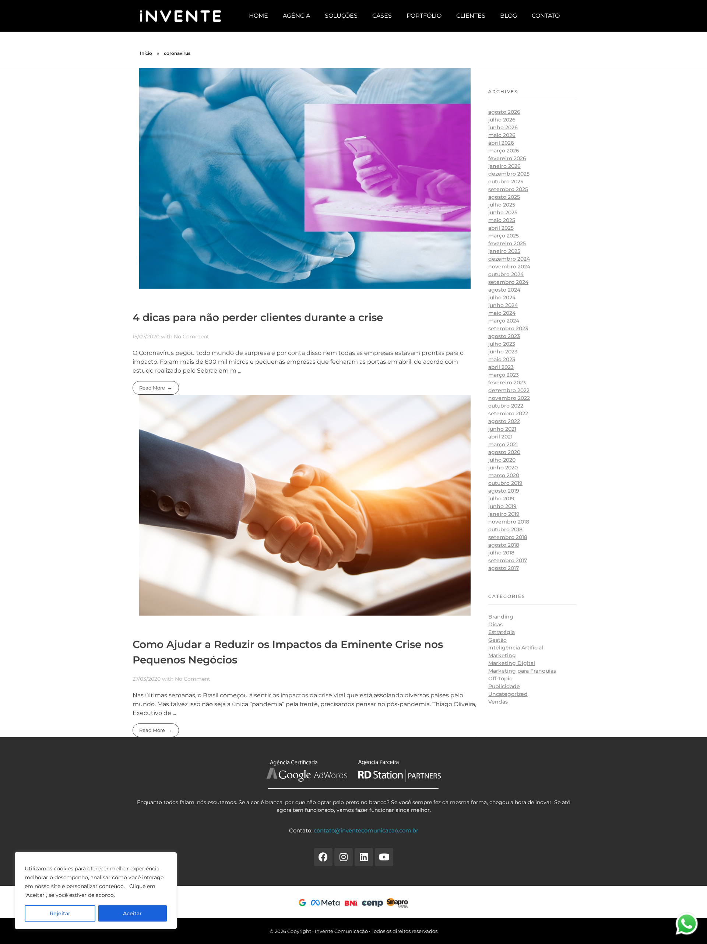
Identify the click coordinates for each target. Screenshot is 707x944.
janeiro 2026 (504, 166)
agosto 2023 (504, 336)
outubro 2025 (505, 181)
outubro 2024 (506, 274)
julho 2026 (502, 119)
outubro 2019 (505, 483)
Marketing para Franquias (522, 671)
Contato (546, 15)
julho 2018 (501, 552)
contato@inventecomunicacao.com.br (366, 830)
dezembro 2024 (509, 259)
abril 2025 (501, 228)
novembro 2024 (509, 266)
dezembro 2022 (509, 390)
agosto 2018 (503, 545)
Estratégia (501, 632)
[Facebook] (323, 857)
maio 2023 (501, 359)
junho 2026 (503, 127)
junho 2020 (503, 467)
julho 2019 (501, 498)
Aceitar (132, 913)
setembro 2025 (508, 189)
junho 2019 (502, 506)
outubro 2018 (505, 529)
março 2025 (503, 235)
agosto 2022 (504, 421)
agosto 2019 (503, 490)
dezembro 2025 (509, 173)
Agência (296, 15)
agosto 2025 (504, 197)
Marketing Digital (511, 663)
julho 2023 (501, 344)
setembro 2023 (508, 328)
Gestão (497, 640)
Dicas (495, 624)
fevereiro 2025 (507, 243)
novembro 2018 (508, 521)
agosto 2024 (504, 289)
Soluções (341, 15)
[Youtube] (384, 857)
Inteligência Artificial (515, 647)
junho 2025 (502, 212)
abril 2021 (500, 436)
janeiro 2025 (504, 251)
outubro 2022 (505, 405)
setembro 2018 (507, 537)
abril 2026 (501, 143)
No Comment (191, 336)
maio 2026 (502, 135)
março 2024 (503, 320)
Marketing (502, 655)
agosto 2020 (504, 452)
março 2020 (503, 475)
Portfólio (424, 15)
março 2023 (503, 374)
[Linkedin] (364, 857)
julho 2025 (501, 204)
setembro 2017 (507, 560)
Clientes (470, 15)
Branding (500, 616)
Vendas (498, 701)
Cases (382, 15)
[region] (96, 890)
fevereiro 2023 (507, 382)
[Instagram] (343, 857)
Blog (508, 15)
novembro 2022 (509, 398)
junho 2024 (503, 305)
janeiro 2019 (504, 514)
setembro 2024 (508, 282)
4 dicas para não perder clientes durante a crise (258, 317)
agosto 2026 (504, 112)
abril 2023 (501, 367)
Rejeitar (60, 913)
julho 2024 (502, 297)
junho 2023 (502, 351)
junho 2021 (502, 429)
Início (146, 53)
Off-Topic (500, 678)
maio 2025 (501, 220)
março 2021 (503, 444)
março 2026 (503, 150)
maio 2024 (502, 313)
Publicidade (504, 686)
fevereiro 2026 (507, 158)
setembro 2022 (508, 413)
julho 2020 (502, 460)
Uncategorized (508, 694)
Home (258, 15)
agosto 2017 (503, 568)
